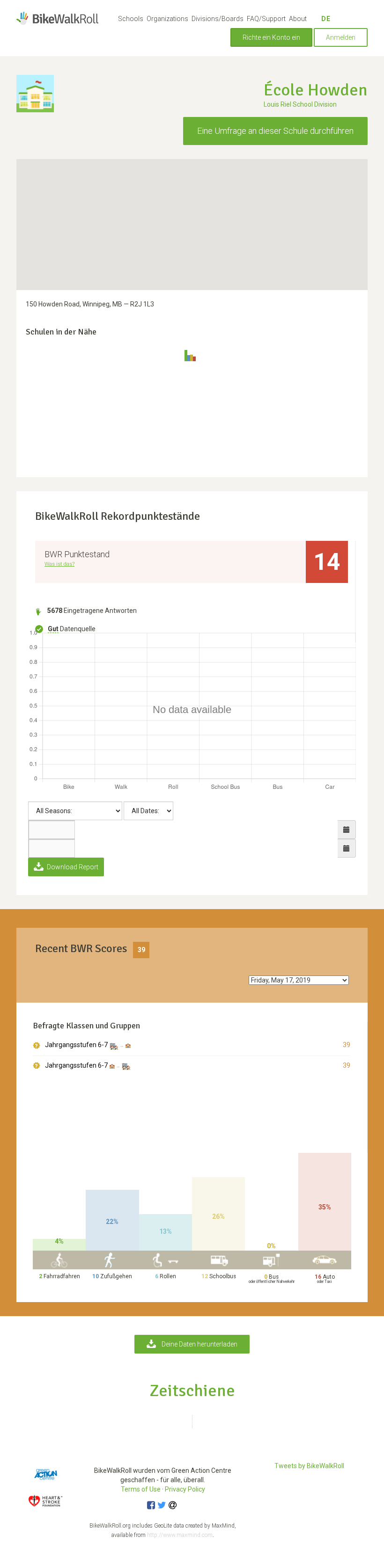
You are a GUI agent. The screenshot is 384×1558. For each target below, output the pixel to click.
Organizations (167, 18)
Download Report (71, 867)
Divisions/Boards (218, 18)
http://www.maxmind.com (180, 1535)
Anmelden (340, 37)
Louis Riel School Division (300, 104)
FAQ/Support (266, 18)
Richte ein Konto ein (271, 37)
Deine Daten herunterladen (199, 1344)
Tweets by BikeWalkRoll (309, 1466)
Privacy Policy (185, 1489)
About (298, 18)
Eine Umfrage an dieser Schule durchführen (275, 131)
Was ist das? (59, 564)
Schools (130, 18)
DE (326, 18)
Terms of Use (141, 1489)
